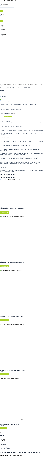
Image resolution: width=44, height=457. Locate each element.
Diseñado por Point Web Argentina (11, 455)
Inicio (3, 25)
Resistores (27, 84)
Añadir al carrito (8, 116)
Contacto (4, 29)
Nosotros (4, 28)
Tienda (3, 26)
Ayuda (13, 113)
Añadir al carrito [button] (5, 212)
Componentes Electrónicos (16, 84)
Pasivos (23, 84)
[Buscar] (1, 11)
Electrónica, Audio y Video (6, 84)
